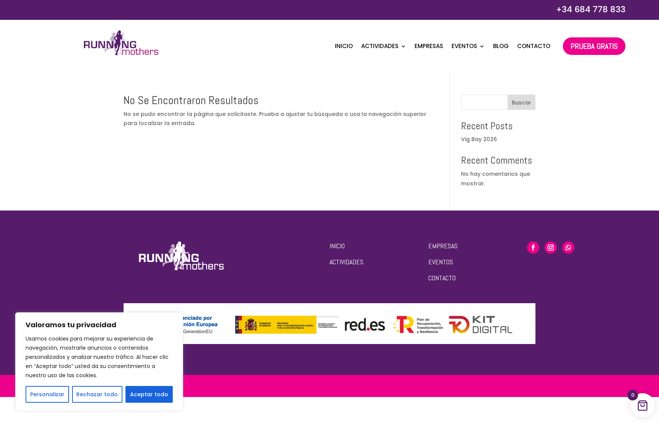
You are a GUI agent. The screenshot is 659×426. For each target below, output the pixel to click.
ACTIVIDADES (346, 261)
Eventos (464, 46)
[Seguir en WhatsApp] (568, 247)
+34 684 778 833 (590, 9)
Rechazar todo (97, 394)
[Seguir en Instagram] (551, 247)
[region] (99, 361)
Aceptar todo (149, 394)
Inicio (344, 46)
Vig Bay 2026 (479, 139)
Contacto (533, 46)
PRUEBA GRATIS (594, 46)
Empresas (429, 46)
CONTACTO (442, 277)
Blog (501, 46)
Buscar (521, 102)
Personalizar (47, 394)
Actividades (380, 46)
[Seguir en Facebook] (533, 247)
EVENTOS (440, 261)
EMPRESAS (443, 245)
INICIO (337, 245)
